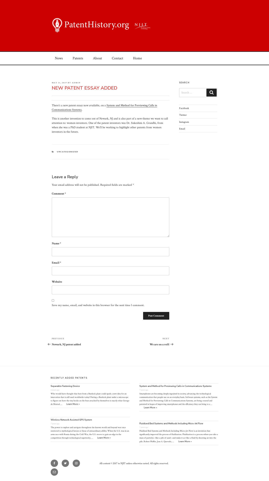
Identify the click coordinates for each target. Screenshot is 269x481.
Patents (78, 58)
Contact (117, 58)
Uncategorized (67, 152)
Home (137, 58)
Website (57, 282)
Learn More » (73, 404)
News (59, 58)
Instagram (184, 122)
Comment (59, 194)
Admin (76, 83)
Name (56, 243)
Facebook (184, 108)
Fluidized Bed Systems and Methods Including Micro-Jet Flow (171, 423)
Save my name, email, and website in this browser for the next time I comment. (98, 305)
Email (56, 263)
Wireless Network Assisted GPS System (71, 419)
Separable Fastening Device (65, 386)
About (97, 58)
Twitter (183, 115)
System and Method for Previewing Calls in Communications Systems (175, 386)
